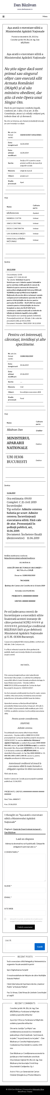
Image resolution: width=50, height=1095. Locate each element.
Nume (8, 886)
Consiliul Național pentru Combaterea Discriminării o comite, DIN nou (26, 1044)
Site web (8, 908)
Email (8, 897)
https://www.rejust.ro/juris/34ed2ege (19, 558)
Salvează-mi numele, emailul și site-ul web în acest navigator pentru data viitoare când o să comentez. (26, 920)
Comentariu (11, 852)
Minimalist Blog (38, 1089)
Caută (8, 940)
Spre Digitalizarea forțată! (17, 970)
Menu (45, 16)
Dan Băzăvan (25, 5)
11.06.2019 (11, 493)
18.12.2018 (11, 269)
